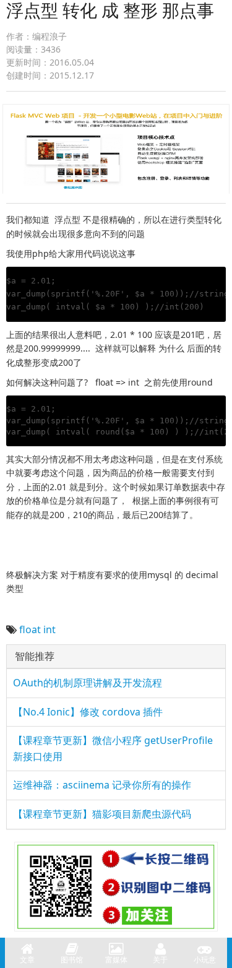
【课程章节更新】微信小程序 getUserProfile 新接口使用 (113, 748)
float (30, 629)
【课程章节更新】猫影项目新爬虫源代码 (102, 814)
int (49, 629)
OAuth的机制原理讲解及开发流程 (87, 682)
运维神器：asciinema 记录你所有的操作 (102, 785)
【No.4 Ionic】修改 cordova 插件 (88, 712)
